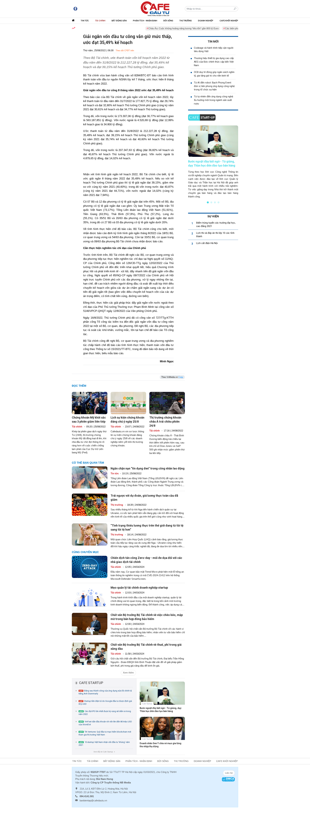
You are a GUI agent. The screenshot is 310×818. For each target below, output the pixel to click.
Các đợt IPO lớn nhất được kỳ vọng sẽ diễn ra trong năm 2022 (105, 712)
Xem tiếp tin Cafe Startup (104, 752)
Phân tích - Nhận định (145, 20)
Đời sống (168, 20)
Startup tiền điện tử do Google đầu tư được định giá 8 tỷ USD (105, 702)
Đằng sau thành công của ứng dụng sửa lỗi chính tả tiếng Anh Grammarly (105, 692)
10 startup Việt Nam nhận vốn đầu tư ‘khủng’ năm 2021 (104, 743)
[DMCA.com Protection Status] (228, 779)
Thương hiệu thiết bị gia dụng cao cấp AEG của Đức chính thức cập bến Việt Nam (214, 62)
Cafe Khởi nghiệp (229, 20)
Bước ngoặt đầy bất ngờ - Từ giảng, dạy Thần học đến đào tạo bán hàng (160, 709)
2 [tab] (211, 202)
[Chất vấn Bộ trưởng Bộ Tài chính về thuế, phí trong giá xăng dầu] (89, 653)
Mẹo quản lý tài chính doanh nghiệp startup (139, 587)
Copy (180, 377)
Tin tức (85, 20)
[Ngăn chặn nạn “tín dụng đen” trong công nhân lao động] (89, 477)
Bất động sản (119, 20)
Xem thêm (128, 672)
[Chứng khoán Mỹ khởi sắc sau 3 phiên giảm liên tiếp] (89, 402)
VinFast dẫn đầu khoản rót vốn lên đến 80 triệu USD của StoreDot (105, 723)
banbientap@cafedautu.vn (93, 800)
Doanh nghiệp (205, 20)
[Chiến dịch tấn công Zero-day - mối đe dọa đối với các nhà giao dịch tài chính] (89, 566)
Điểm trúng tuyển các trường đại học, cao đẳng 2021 (216, 224)
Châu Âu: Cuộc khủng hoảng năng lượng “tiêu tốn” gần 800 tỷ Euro (169, 28)
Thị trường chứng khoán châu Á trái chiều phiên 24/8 (165, 421)
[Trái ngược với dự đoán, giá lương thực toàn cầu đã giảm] (89, 504)
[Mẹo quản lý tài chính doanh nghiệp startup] (89, 596)
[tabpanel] (213, 161)
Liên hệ (229, 773)
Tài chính (100, 20)
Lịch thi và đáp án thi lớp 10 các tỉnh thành (215, 234)
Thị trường (185, 20)
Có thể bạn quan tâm (88, 462)
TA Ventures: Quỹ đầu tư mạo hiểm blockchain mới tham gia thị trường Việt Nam (105, 733)
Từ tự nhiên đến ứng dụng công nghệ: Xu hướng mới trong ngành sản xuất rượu (213, 100)
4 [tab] (218, 202)
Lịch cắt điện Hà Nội (207, 243)
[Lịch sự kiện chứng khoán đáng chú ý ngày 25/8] (128, 402)
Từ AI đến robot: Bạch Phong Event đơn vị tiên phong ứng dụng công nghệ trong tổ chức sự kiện (214, 86)
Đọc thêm (79, 385)
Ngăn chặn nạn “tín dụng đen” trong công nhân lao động (148, 468)
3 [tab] (215, 202)
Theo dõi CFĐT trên (125, 50)
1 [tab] (208, 202)
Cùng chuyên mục (85, 552)
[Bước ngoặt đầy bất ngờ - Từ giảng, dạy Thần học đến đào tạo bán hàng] (162, 695)
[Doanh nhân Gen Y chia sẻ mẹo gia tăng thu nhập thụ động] (162, 730)
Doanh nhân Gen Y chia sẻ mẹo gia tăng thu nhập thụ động (160, 745)
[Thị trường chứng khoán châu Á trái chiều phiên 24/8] (167, 402)
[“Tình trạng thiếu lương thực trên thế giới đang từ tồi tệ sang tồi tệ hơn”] (89, 534)
